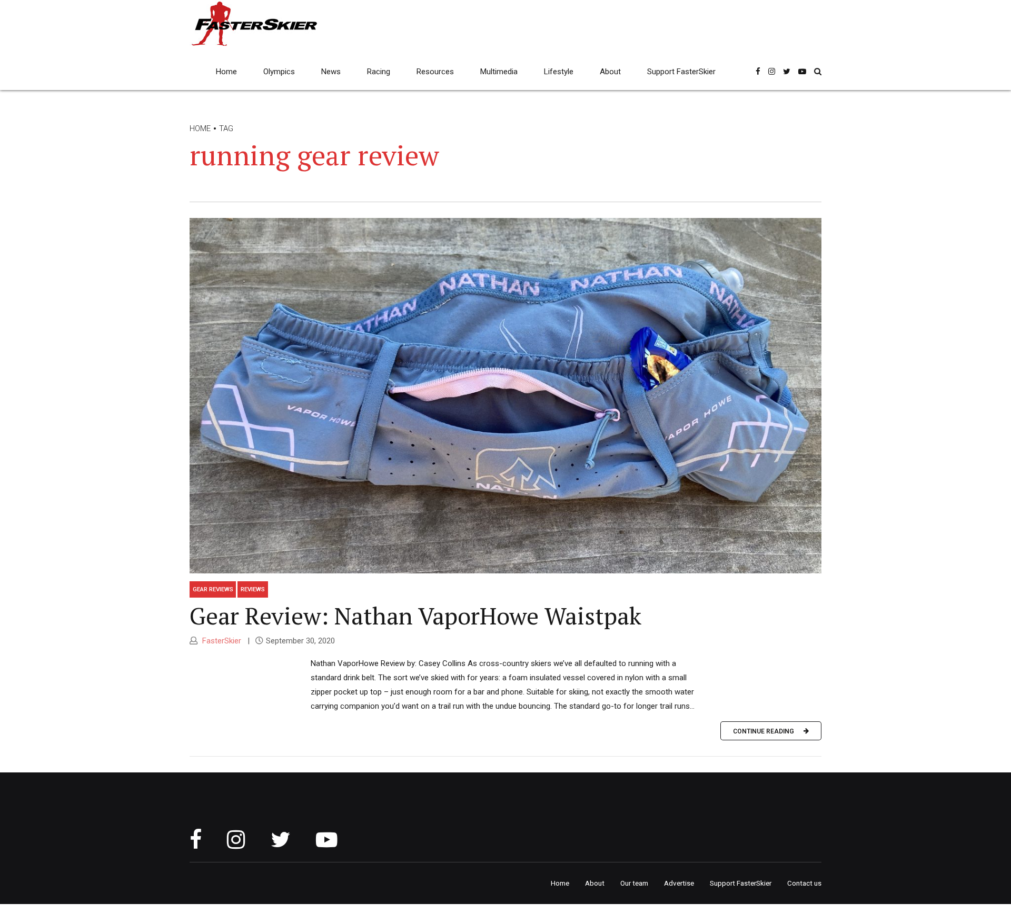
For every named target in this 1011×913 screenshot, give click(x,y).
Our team (634, 883)
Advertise (679, 883)
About (610, 71)
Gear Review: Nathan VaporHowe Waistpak (415, 615)
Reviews (253, 589)
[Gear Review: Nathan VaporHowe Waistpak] (505, 395)
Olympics (279, 71)
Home (226, 71)
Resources (435, 71)
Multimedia (499, 71)
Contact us (804, 883)
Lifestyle (558, 71)
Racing (378, 71)
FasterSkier (220, 641)
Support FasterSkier (681, 71)
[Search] (817, 71)
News (331, 71)
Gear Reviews (213, 589)
